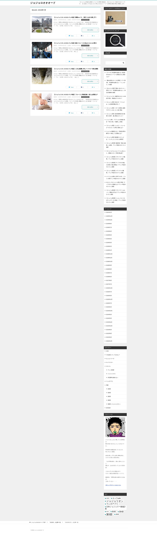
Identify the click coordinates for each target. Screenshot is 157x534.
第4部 (109, 392)
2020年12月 (109, 216)
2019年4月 (109, 238)
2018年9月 (109, 265)
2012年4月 (109, 337)
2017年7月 (109, 284)
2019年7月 (109, 227)
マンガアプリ (109, 381)
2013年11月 (109, 322)
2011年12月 (109, 341)
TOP (38, 522)
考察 (107, 385)
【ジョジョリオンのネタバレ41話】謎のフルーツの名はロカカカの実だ (75, 43)
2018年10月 (109, 261)
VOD (107, 351)
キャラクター (109, 362)
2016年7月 (109, 291)
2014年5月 (109, 314)
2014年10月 (109, 310)
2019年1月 (109, 250)
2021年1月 (109, 212)
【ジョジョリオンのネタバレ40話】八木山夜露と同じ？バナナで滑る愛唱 (76, 68)
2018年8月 (109, 269)
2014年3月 (109, 318)
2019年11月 (109, 219)
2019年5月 (109, 235)
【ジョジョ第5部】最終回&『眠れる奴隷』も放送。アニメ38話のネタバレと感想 (116, 145)
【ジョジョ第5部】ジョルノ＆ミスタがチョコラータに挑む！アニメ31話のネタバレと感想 (116, 200)
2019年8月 (109, 223)
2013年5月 (109, 329)
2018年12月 (109, 254)
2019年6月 (109, 231)
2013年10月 (109, 326)
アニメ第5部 (111, 370)
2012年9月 (109, 333)
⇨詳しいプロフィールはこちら (113, 485)
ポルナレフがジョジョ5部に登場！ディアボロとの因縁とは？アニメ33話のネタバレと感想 (116, 184)
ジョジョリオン (85, 19)
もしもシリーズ (110, 358)
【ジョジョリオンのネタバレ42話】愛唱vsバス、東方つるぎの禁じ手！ (75, 17)
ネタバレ (108, 366)
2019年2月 (109, 246)
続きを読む (90, 30)
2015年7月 (109, 303)
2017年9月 (109, 280)
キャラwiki (116, 498)
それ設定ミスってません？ (113, 354)
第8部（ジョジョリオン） (114, 404)
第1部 (107, 511)
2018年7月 (109, 273)
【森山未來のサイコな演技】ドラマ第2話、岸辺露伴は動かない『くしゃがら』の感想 (116, 82)
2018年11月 (109, 257)
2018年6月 (109, 276)
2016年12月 (109, 288)
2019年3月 (109, 242)
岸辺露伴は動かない (113, 377)
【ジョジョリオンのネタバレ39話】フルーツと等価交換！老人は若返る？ (76, 94)
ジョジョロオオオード (43, 2)
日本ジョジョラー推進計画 (115, 508)
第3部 (109, 389)
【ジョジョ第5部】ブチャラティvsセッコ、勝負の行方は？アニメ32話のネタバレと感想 (116, 192)
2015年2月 (109, 307)
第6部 (109, 400)
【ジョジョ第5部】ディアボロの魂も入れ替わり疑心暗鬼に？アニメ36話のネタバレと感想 (116, 164)
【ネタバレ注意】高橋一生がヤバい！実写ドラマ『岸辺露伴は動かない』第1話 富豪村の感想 (116, 90)
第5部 (109, 396)
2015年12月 (109, 299)
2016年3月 (109, 295)
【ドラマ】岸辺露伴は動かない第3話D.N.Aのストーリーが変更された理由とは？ (115, 74)
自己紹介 (108, 407)
